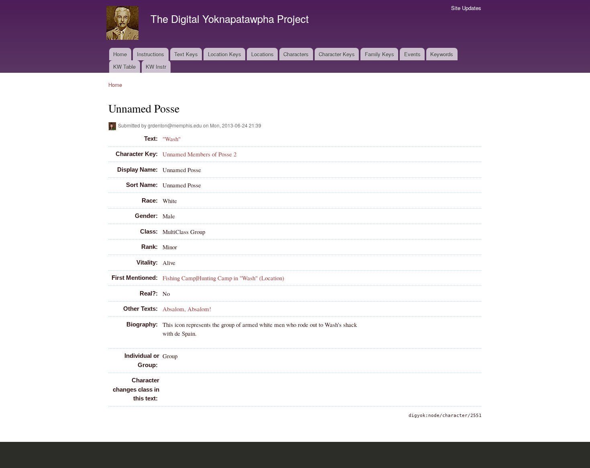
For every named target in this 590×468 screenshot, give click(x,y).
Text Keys (186, 54)
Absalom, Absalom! (187, 309)
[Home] (123, 24)
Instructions (150, 54)
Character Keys (337, 54)
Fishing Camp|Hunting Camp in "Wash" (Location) (223, 278)
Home (120, 54)
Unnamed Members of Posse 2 (199, 154)
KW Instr (156, 66)
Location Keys (224, 54)
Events (412, 54)
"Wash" (172, 139)
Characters (296, 54)
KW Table (124, 66)
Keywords (441, 54)
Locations (262, 54)
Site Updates (466, 8)
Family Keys (379, 54)
